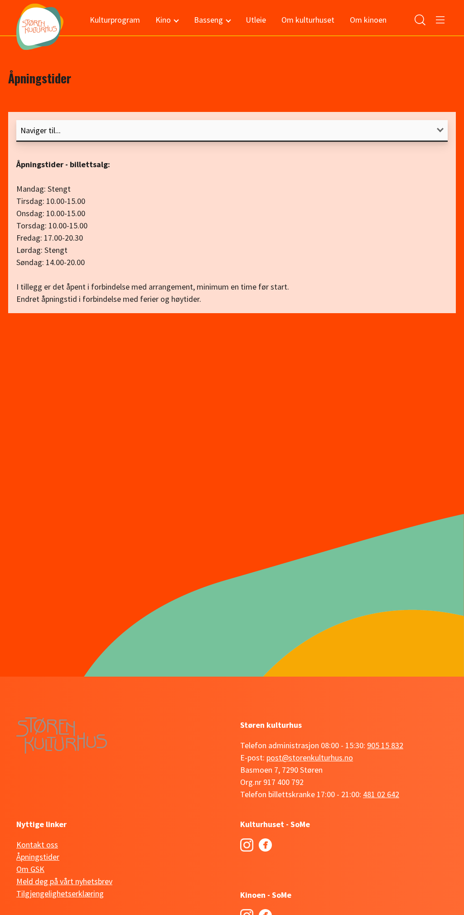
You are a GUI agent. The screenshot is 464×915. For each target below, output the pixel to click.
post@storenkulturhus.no (309, 757)
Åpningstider (37, 857)
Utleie (256, 20)
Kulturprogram (115, 20)
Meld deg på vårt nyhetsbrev (64, 881)
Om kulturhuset (307, 20)
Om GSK (30, 869)
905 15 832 (385, 745)
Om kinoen (368, 20)
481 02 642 (381, 794)
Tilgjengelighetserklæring (60, 893)
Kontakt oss (37, 844)
